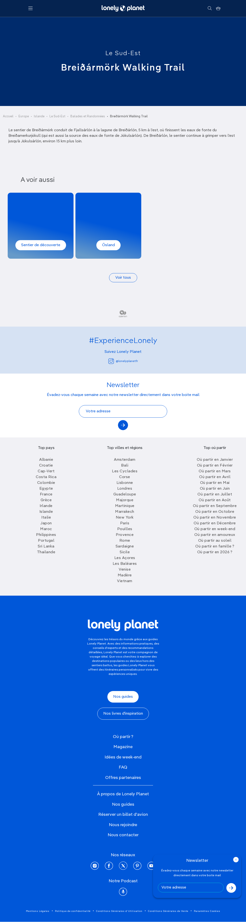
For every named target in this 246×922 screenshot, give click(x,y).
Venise (125, 570)
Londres (124, 489)
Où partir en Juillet (214, 494)
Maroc (46, 529)
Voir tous (123, 278)
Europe (23, 116)
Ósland (108, 245)
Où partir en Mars (215, 471)
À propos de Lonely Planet (123, 794)
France (46, 494)
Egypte (46, 489)
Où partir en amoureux (214, 535)
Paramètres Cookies (207, 911)
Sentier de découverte (40, 245)
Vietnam (124, 581)
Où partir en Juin (215, 489)
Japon (46, 523)
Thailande (46, 552)
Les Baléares (125, 564)
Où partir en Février (215, 466)
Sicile (125, 552)
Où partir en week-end (214, 529)
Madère (125, 575)
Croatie (46, 466)
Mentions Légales (37, 911)
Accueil (8, 116)
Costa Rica (46, 477)
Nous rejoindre (123, 825)
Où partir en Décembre (215, 523)
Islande (39, 116)
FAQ (123, 767)
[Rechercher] (210, 8)
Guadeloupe (124, 494)
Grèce (46, 500)
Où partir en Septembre (215, 506)
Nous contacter (123, 835)
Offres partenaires (123, 778)
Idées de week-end (123, 757)
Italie (46, 518)
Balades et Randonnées (87, 116)
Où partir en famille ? (214, 546)
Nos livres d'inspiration (123, 714)
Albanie (46, 460)
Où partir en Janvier (215, 460)
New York (125, 518)
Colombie (46, 483)
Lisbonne (125, 483)
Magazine (123, 747)
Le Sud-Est (123, 53)
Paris (124, 523)
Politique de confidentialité (73, 911)
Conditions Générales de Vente (168, 911)
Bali (124, 466)
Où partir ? (123, 737)
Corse (124, 477)
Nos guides (123, 697)
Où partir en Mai (215, 483)
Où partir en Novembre (214, 518)
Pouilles (124, 529)
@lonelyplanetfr (127, 361)
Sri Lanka (46, 546)
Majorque (124, 500)
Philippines (46, 535)
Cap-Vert (46, 471)
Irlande (46, 506)
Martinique (125, 506)
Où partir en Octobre (214, 512)
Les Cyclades (124, 471)
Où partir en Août (215, 500)
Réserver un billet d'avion (123, 814)
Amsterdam (124, 460)
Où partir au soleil (215, 541)
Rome (124, 541)
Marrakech (124, 512)
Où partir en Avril (214, 477)
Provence (125, 535)
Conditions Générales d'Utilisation (119, 911)
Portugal (46, 541)
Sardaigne (125, 546)
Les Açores (124, 558)
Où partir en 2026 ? (215, 552)
